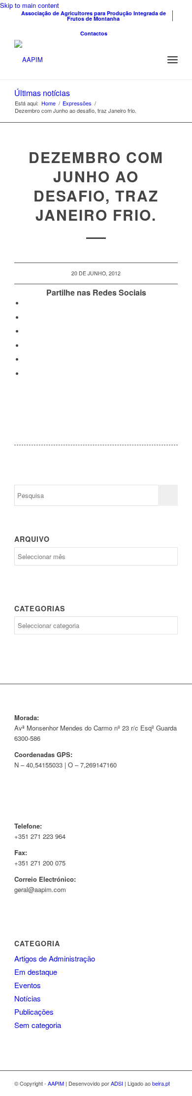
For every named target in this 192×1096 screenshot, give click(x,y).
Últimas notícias (42, 93)
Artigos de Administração (54, 958)
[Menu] (172, 59)
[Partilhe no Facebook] (26, 303)
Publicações (34, 1011)
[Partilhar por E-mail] (26, 373)
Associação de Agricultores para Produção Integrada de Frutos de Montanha (93, 15)
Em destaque (35, 971)
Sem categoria (37, 1025)
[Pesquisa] (150, 59)
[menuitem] (93, 15)
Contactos (93, 33)
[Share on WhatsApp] (26, 331)
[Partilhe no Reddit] (26, 359)
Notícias (27, 998)
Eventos (27, 985)
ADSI (117, 1083)
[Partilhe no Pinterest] (26, 345)
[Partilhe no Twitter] (26, 317)
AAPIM (56, 1083)
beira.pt (161, 1083)
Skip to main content (29, 5)
